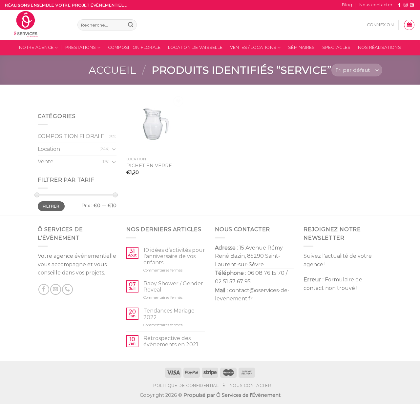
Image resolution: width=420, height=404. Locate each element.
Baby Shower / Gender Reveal (173, 286)
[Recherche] (130, 24)
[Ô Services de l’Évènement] (36, 25)
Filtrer (51, 206)
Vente (45, 162)
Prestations (80, 47)
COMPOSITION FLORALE (134, 47)
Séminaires (301, 47)
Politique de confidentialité (189, 385)
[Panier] (409, 25)
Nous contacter (375, 4)
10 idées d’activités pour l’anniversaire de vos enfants (174, 256)
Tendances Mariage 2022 (169, 314)
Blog (347, 4)
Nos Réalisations (379, 47)
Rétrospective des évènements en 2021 (170, 341)
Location (49, 149)
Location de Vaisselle (195, 47)
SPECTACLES (336, 47)
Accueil (112, 70)
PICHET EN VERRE (149, 166)
